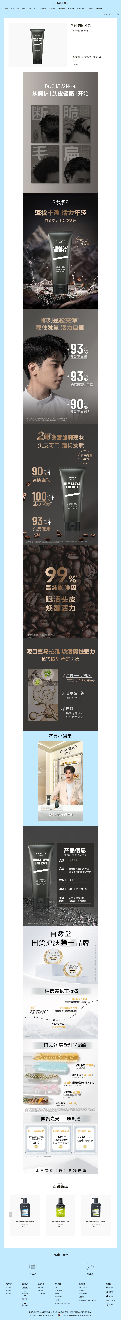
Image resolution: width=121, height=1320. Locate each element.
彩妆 (23, 8)
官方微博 (111, 1292)
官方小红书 (112, 1300)
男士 (35, 8)
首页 (6, 8)
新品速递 (43, 8)
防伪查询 (99, 8)
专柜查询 (90, 8)
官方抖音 (111, 1296)
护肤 (12, 8)
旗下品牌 (52, 8)
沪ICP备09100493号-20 (84, 1315)
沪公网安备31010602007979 (69, 1315)
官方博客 (111, 1305)
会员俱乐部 (61, 8)
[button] (10, 1214)
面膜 (17, 8)
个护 (29, 8)
